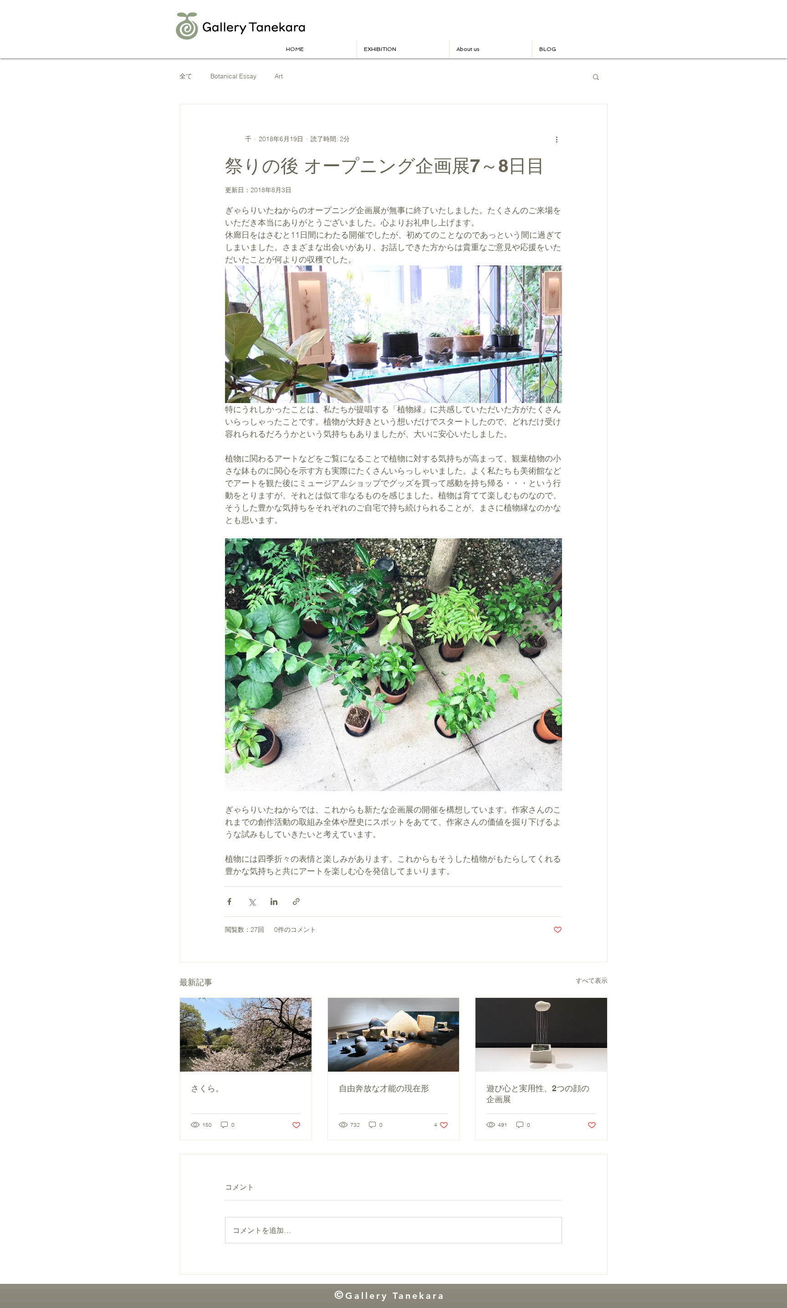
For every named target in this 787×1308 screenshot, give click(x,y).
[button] (491, 49)
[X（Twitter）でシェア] (251, 901)
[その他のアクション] (556, 138)
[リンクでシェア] (296, 901)
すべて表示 (592, 980)
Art (279, 76)
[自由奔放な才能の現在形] (394, 1035)
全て (185, 76)
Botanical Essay (233, 76)
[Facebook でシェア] (229, 901)
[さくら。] (246, 1035)
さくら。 (207, 1088)
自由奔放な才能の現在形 (384, 1088)
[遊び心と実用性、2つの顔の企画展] (541, 1035)
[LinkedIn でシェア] (274, 901)
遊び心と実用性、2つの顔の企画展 (537, 1093)
